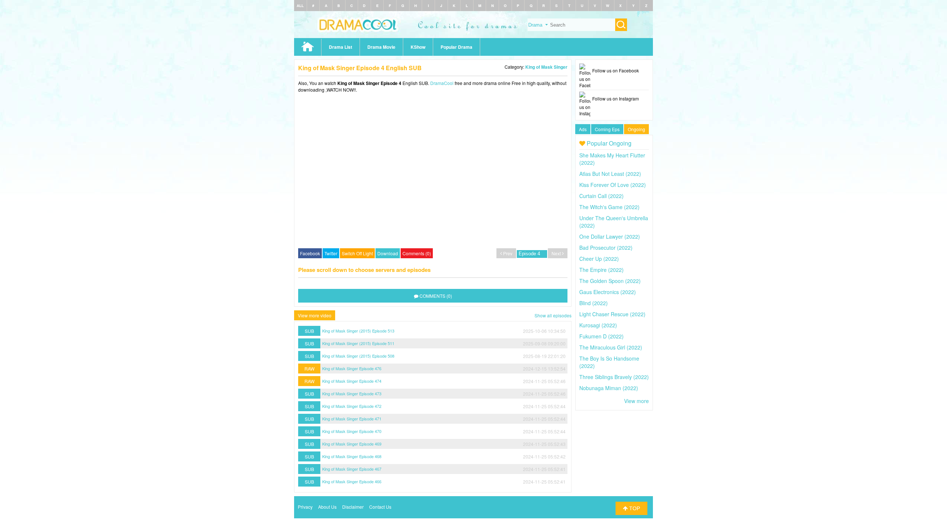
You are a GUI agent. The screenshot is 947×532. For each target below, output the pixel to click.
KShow (418, 47)
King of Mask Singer (546, 67)
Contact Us (380, 507)
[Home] (473, 36)
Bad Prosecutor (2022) (606, 247)
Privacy (305, 507)
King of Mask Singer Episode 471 (351, 419)
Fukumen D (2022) (601, 336)
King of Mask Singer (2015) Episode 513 (358, 331)
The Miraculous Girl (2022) (610, 347)
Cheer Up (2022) (599, 258)
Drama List (340, 47)
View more (636, 401)
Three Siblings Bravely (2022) (614, 377)
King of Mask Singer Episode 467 (351, 469)
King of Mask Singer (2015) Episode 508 (358, 356)
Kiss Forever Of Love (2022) (612, 184)
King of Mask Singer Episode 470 (351, 431)
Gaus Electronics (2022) (607, 292)
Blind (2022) (593, 303)
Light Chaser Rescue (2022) (612, 314)
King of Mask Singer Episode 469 (351, 444)
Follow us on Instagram (615, 98)
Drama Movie (381, 47)
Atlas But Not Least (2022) (610, 173)
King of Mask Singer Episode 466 (351, 481)
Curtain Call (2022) (601, 196)
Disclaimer (353, 507)
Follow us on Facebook (615, 70)
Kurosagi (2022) (598, 325)
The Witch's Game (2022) (609, 207)
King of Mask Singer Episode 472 (351, 406)
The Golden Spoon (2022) (610, 280)
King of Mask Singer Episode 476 (351, 368)
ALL (300, 5)
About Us (327, 507)
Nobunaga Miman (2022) (608, 388)
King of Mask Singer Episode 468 (351, 456)
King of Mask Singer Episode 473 (351, 393)
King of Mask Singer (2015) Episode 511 (358, 343)
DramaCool (442, 83)
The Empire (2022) (601, 269)
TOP (634, 508)
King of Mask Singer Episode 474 (351, 381)
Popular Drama (456, 47)
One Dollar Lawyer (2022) (609, 236)
